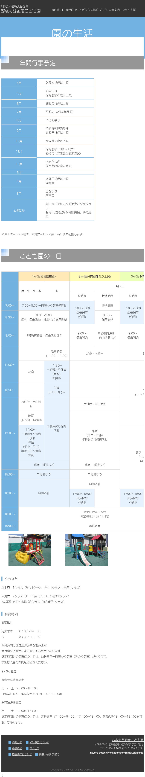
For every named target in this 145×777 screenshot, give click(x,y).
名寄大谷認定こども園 (128, 740)
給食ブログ (100, 9)
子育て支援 (128, 9)
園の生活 (71, 9)
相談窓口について (39, 742)
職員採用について (22, 754)
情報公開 (17, 742)
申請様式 (17, 748)
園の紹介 (57, 9)
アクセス (34, 748)
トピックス (86, 9)
